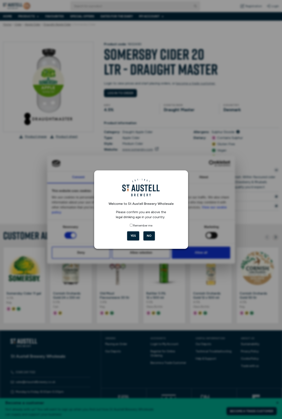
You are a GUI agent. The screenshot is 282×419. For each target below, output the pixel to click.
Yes (133, 236)
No (149, 236)
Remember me (142, 225)
